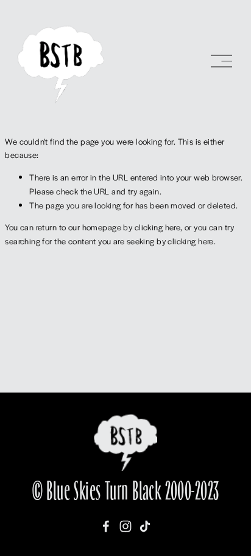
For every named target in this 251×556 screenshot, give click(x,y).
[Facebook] (106, 526)
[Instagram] (125, 526)
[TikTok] (145, 526)
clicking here (158, 227)
